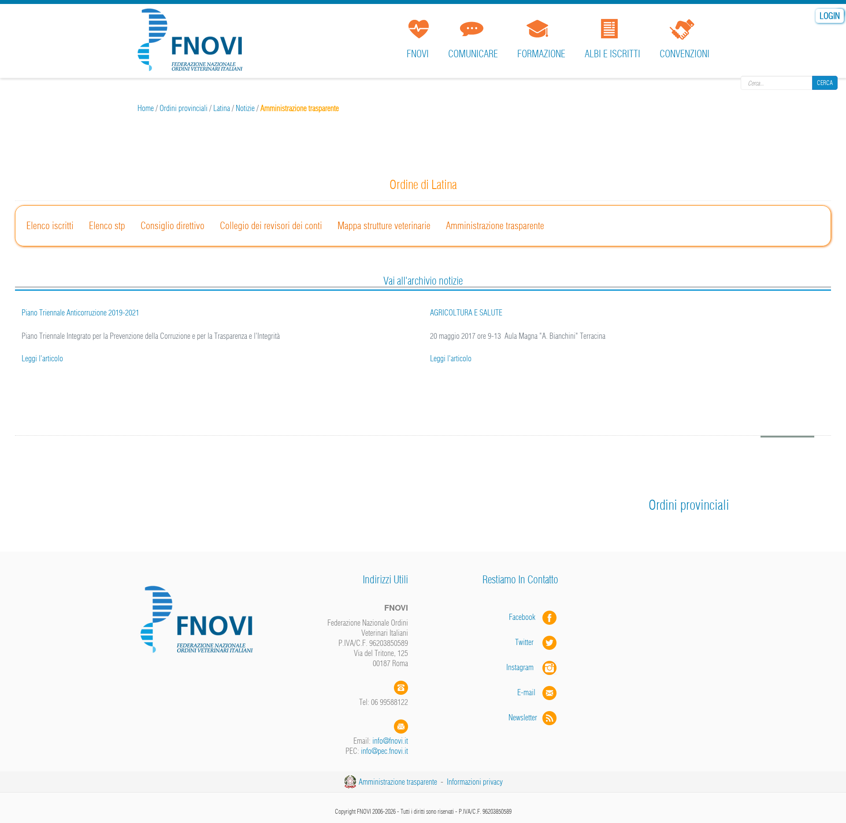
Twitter (528, 642)
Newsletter (525, 717)
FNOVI (418, 54)
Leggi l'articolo (42, 358)
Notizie (245, 108)
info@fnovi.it (390, 741)
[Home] (193, 41)
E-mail (526, 692)
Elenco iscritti (50, 225)
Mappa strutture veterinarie (384, 225)
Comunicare (473, 54)
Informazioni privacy (475, 782)
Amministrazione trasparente (495, 225)
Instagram (524, 667)
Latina (221, 108)
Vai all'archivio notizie (423, 280)
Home (145, 108)
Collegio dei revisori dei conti (271, 225)
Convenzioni (684, 54)
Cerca (825, 83)
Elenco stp (107, 225)
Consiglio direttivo (172, 225)
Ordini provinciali (184, 108)
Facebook (524, 617)
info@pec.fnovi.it (384, 751)
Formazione (541, 54)
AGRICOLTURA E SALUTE (466, 313)
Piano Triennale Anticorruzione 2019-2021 (80, 313)
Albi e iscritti (612, 54)
